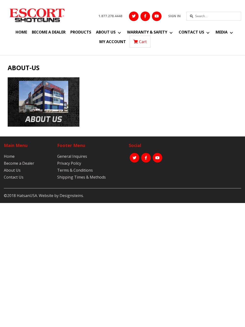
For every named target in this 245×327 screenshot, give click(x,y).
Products (80, 32)
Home (21, 32)
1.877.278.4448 (110, 16)
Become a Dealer (49, 32)
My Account (112, 41)
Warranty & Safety (147, 32)
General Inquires (72, 156)
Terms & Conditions (75, 170)
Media (222, 32)
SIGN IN (174, 16)
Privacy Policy (69, 163)
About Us (106, 32)
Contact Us (191, 32)
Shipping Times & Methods (81, 177)
